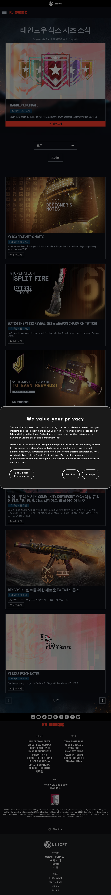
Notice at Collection (39, 434)
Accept (90, 474)
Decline (71, 474)
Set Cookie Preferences (21, 474)
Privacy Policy (17, 434)
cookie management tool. (47, 437)
